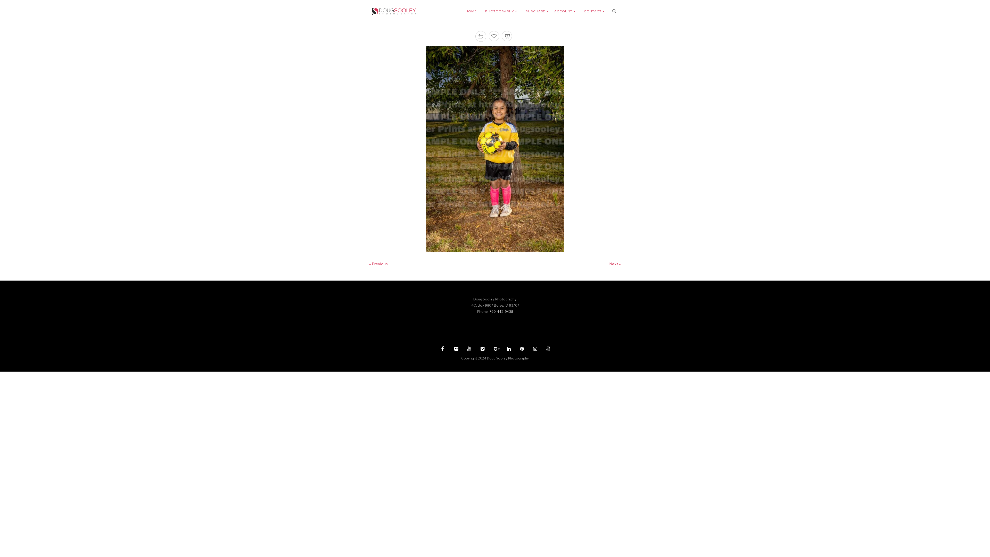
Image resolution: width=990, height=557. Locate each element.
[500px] (547, 349)
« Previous (378, 264)
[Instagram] (534, 349)
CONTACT (592, 11)
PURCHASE (535, 11)
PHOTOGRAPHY (499, 11)
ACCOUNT (563, 11)
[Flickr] (455, 349)
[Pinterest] (521, 349)
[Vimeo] (482, 349)
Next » (615, 264)
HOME (471, 11)
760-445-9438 (501, 311)
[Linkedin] (508, 349)
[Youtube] (469, 349)
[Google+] (495, 349)
